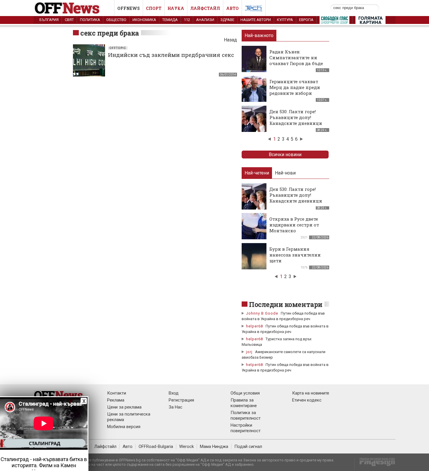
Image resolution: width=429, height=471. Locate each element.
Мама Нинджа (214, 446)
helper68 (254, 326)
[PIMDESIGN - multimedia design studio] (374, 464)
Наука (176, 8)
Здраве (227, 20)
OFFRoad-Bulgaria (156, 446)
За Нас (175, 407)
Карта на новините (310, 393)
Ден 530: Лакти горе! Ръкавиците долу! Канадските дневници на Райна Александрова (297, 120)
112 (187, 20)
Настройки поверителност (246, 428)
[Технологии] (253, 9)
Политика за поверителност (246, 415)
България (49, 20)
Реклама (115, 400)
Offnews (128, 8)
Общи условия (245, 393)
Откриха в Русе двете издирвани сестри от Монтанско (294, 224)
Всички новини (285, 154)
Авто (232, 8)
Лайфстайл (205, 8)
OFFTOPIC (117, 48)
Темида (170, 20)
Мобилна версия (123, 426)
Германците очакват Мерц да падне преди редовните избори (294, 87)
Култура (285, 20)
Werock (186, 446)
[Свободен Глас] (334, 21)
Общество (116, 20)
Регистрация (181, 400)
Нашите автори (255, 20)
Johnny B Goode (262, 313)
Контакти (116, 393)
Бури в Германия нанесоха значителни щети (295, 255)
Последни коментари (285, 304)
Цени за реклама (124, 407)
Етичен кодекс (307, 400)
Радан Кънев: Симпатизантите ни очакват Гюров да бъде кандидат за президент (297, 60)
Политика (90, 20)
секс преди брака (109, 33)
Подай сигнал (248, 446)
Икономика (144, 20)
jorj (250, 352)
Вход (174, 393)
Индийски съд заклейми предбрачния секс (171, 54)
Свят (69, 20)
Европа (306, 20)
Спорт (153, 8)
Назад (230, 40)
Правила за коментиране (244, 402)
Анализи (205, 20)
